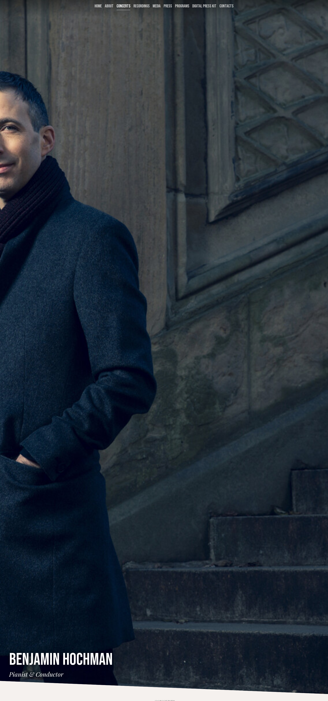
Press (168, 6)
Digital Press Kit (204, 6)
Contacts (226, 6)
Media (157, 6)
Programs (182, 6)
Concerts (123, 6)
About (109, 6)
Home (98, 6)
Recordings (141, 6)
